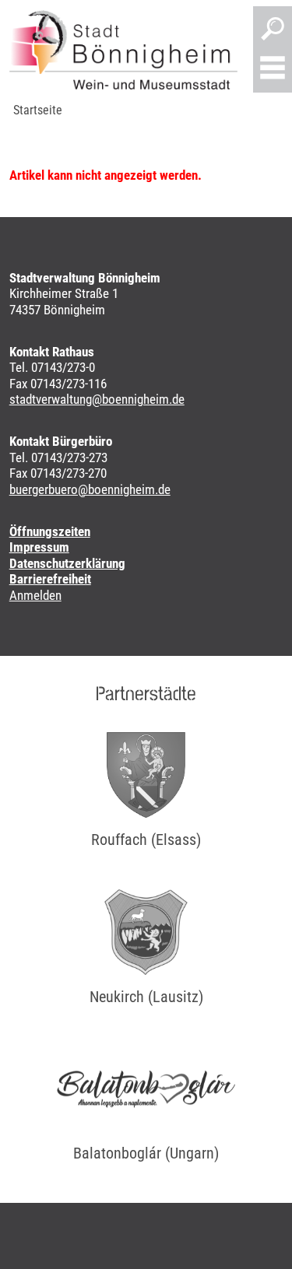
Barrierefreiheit (50, 579)
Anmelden (35, 595)
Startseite (37, 110)
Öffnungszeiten (49, 531)
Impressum (39, 547)
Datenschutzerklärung (67, 563)
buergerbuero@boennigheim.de (90, 489)
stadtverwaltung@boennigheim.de (97, 399)
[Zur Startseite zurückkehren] (123, 49)
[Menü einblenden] (273, 69)
